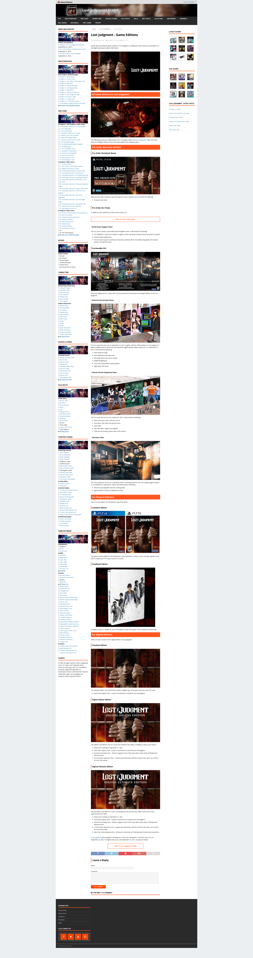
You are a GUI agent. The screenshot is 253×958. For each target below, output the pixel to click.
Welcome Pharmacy (66, 639)
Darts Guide (173, 125)
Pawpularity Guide (65, 499)
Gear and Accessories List (177, 113)
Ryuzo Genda (64, 299)
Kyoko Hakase (64, 526)
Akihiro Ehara (64, 306)
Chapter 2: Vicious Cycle (67, 79)
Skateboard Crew (65, 371)
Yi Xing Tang (63, 642)
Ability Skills (63, 558)
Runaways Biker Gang (67, 366)
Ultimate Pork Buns (66, 637)
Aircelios (62, 403)
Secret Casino (64, 373)
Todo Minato (64, 523)
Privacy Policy (62, 910)
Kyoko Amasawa (65, 328)
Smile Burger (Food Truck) (68, 631)
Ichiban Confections (66, 615)
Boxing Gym (63, 364)
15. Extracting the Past (67, 157)
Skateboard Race (65, 416)
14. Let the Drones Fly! (67, 155)
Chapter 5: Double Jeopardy (68, 86)
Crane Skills (63, 562)
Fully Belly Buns (65, 604)
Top (59, 19)
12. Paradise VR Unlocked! (68, 151)
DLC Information (65, 455)
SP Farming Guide (65, 494)
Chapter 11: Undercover (67, 99)
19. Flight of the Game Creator (69, 169)
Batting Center (64, 412)
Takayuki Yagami (65, 288)
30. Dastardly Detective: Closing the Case (73, 204)
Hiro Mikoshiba (64, 308)
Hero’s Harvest (64, 611)
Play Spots (125, 19)
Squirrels (183, 19)
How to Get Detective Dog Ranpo (70, 514)
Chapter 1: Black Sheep (67, 77)
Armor (62, 549)
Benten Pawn (64, 586)
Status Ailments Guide (67, 468)
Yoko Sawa (63, 317)
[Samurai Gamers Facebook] (64, 937)
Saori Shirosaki (64, 292)
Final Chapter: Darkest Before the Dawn (72, 103)
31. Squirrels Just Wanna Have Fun (70, 206)
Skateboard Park (65, 414)
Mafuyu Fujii (63, 297)
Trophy (98, 23)
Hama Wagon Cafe (66, 608)
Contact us (61, 916)
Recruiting (61, 920)
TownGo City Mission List (68, 512)
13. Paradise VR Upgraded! (68, 153)
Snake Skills (63, 564)
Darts (61, 407)
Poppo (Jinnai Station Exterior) (69, 622)
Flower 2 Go (63, 602)
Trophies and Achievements (68, 490)
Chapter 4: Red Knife (66, 83)
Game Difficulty (65, 457)
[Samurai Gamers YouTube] (78, 937)
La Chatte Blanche (65, 617)
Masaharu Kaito (65, 290)
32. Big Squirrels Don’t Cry (68, 208)
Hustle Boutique (65, 613)
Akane (62, 325)
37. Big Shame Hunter (67, 222)
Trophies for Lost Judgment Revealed (72, 45)
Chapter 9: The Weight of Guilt (69, 94)
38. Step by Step (65, 224)
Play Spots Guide (65, 477)
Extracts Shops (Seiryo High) (69, 600)
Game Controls (64, 459)
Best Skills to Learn (66, 492)
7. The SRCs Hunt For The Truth (70, 140)
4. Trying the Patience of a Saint (70, 133)
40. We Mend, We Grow (67, 228)
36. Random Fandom (66, 219)
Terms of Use (62, 913)
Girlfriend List (64, 503)
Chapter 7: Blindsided (66, 90)
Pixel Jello (110, 40)
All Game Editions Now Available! (70, 54)
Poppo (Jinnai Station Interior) (69, 624)
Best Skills (146, 19)
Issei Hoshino (64, 294)
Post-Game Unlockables (67, 479)
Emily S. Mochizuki (65, 334)
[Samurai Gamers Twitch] (85, 937)
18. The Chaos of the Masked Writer (71, 166)
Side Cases (84, 19)
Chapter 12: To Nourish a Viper (69, 101)
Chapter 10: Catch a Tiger (68, 97)
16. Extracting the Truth (67, 160)
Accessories (63, 551)
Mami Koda (63, 319)
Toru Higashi (64, 301)
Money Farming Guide (67, 497)
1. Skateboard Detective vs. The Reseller (72, 126)
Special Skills (64, 566)
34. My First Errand (66, 215)
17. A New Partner (65, 164)
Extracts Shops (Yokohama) (68, 597)
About (60, 923)
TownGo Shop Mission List (68, 510)
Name (93, 865)
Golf (61, 409)
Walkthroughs (71, 19)
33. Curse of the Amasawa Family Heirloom (73, 213)
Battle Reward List (65, 508)
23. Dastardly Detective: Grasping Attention (73, 177)
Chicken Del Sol (65, 588)
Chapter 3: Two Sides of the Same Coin (72, 81)
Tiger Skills (63, 560)
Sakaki (62, 323)
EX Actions (159, 19)
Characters (96, 19)
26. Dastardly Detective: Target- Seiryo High (74, 188)
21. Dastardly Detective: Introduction (71, 173)
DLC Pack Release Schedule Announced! (72, 49)
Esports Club (64, 375)
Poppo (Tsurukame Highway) (69, 626)
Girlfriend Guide (64, 501)
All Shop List (63, 584)
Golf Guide (172, 130)
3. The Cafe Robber (66, 131)
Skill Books (62, 23)
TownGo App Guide (66, 472)
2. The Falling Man (65, 129)
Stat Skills (63, 555)
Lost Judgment (120, 40)
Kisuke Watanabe (65, 332)
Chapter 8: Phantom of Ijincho (69, 92)
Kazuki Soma (64, 312)
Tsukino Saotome (65, 521)
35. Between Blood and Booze (69, 217)
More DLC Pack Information (125, 219)
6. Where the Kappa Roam (68, 137)
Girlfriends (171, 19)
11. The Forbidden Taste (67, 149)
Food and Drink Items (67, 577)
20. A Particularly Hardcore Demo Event (72, 171)
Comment (94, 871)
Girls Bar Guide (64, 369)
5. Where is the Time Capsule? (69, 135)
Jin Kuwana (63, 310)
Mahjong (62, 418)
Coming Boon (64, 591)
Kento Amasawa (65, 330)
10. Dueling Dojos (65, 146)
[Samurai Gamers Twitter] (71, 937)
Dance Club (63, 360)
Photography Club (65, 377)
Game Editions (64, 453)
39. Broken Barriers (66, 226)
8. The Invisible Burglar (67, 142)
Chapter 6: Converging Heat (68, 88)
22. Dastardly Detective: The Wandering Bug (73, 175)
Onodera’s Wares (65, 619)
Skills (136, 19)
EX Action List (64, 506)
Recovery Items (65, 575)
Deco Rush (63, 593)
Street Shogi (63, 421)
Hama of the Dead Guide (177, 121)
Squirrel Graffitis (65, 483)
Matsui (62, 321)
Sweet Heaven (64, 633)
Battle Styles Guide (66, 466)
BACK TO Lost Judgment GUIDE (125, 846)
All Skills (62, 571)
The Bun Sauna (64, 635)
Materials (75, 23)
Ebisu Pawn (63, 595)
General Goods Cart (66, 606)
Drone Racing (64, 405)
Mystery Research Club (67, 357)
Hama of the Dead (66, 427)
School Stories (111, 19)
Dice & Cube (64, 401)
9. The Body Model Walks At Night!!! (71, 144)
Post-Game (87, 23)
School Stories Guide (66, 475)
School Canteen (65, 628)
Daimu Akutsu (64, 314)
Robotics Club (64, 362)
